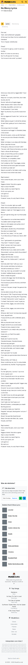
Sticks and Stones (13, 546)
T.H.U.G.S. (11, 552)
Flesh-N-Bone (8, 10)
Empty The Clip (12, 516)
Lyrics (7, 24)
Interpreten (14, 624)
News (14, 629)
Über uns (14, 631)
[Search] (22, 2)
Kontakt (14, 634)
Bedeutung (5, 26)
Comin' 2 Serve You (14, 528)
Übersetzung (15, 24)
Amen (10, 522)
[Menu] (26, 2)
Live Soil (10, 510)
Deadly (10, 534)
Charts (14, 621)
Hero (9, 540)
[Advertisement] (14, 17)
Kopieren (14, 498)
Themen (14, 626)
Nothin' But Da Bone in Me (15, 564)
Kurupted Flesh (12, 558)
